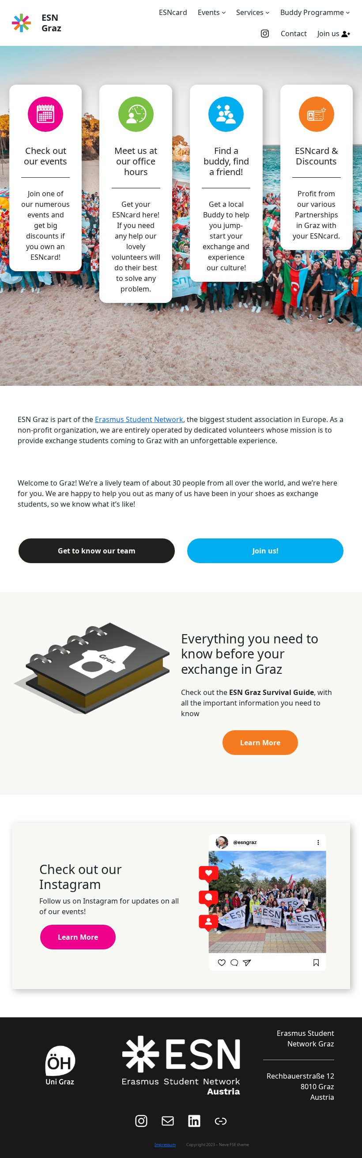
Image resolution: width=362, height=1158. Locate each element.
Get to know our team (97, 551)
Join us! (266, 551)
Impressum (165, 1144)
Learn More (260, 742)
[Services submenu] (267, 12)
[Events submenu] (224, 12)
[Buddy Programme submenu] (348, 12)
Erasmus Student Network (139, 419)
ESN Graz (51, 22)
